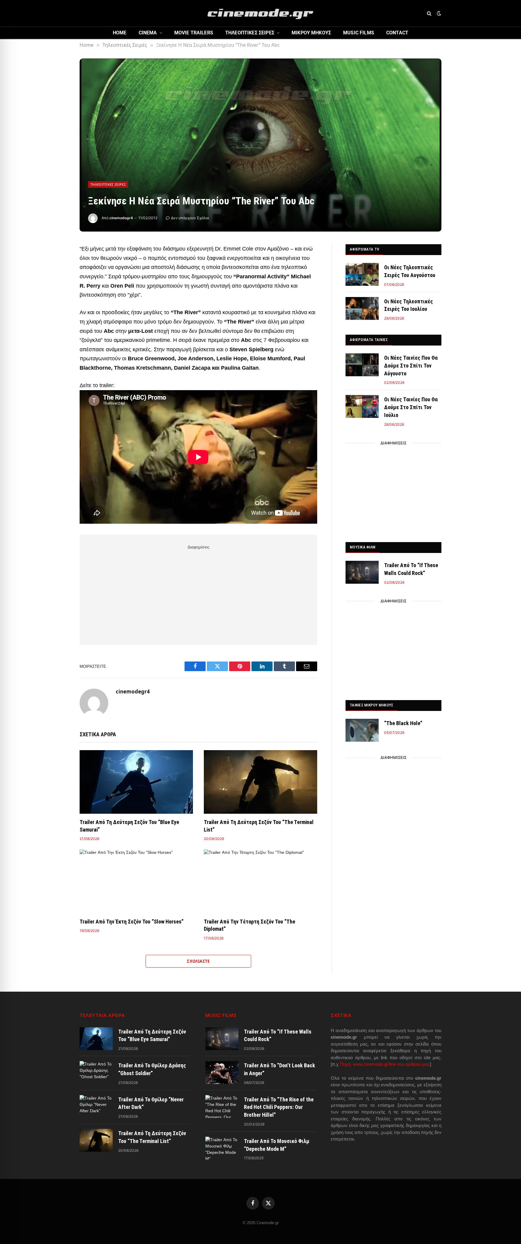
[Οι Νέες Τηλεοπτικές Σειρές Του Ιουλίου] (362, 308)
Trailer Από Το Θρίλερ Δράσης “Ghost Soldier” (152, 1069)
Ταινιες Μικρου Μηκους (371, 705)
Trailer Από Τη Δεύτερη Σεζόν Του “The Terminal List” (259, 825)
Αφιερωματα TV (364, 249)
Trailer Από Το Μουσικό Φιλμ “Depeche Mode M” (276, 1145)
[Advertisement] (198, 593)
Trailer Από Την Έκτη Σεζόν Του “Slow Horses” (132, 921)
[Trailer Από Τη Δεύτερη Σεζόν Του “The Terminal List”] (260, 782)
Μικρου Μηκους (311, 33)
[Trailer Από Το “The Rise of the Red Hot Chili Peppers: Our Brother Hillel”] (221, 1106)
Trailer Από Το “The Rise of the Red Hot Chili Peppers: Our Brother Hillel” (279, 1107)
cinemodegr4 (121, 218)
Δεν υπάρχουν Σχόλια (190, 218)
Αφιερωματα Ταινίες (369, 339)
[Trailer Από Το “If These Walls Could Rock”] (362, 572)
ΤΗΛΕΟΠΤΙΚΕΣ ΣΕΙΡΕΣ (249, 33)
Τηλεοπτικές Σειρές (108, 184)
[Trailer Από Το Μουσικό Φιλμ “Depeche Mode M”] (221, 1148)
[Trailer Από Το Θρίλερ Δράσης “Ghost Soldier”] (96, 1072)
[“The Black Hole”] (362, 730)
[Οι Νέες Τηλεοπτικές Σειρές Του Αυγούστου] (362, 274)
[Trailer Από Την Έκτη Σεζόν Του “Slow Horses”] (136, 881)
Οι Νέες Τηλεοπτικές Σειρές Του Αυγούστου (409, 271)
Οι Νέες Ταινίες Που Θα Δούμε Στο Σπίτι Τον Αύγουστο (410, 365)
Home (120, 33)
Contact (397, 33)
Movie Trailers (193, 33)
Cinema (148, 33)
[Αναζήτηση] (429, 13)
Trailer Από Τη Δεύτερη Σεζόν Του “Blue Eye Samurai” (129, 825)
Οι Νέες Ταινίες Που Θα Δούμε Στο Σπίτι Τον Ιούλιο (410, 407)
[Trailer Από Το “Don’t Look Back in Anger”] (221, 1072)
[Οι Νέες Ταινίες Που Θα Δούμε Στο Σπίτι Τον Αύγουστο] (362, 364)
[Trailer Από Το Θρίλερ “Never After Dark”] (96, 1106)
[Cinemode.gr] (260, 13)
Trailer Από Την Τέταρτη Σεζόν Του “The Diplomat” (249, 925)
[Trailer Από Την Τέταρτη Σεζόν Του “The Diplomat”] (260, 881)
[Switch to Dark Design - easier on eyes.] (438, 13)
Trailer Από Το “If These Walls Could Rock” (411, 569)
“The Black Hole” (403, 723)
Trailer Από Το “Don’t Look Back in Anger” (279, 1069)
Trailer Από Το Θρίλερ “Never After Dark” (151, 1103)
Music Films (358, 33)
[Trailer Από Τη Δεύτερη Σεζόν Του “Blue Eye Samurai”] (136, 782)
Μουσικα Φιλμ (362, 547)
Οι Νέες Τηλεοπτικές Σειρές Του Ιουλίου (408, 305)
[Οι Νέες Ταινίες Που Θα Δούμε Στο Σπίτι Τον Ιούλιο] (362, 406)
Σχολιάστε (198, 961)
